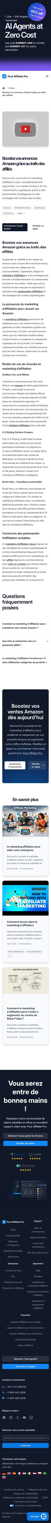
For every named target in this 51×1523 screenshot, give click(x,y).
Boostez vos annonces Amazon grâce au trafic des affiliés (24, 93)
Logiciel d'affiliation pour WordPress (25, 1333)
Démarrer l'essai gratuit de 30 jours (25, 1136)
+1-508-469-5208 (16, 1398)
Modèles (38, 1276)
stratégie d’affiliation (19, 425)
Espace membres (38, 1237)
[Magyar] (24, 1473)
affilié (10, 560)
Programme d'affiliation (13, 1288)
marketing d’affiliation (13, 275)
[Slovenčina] (4, 1477)
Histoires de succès (13, 1282)
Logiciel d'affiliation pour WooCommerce (25, 1328)
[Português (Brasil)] (44, 1473)
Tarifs (13, 1229)
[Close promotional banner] (48, 3)
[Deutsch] (4, 1473)
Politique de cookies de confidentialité (20, 1497)
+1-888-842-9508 (16, 1392)
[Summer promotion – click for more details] (25, 35)
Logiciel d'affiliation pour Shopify (25, 1322)
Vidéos (11, 88)
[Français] (19, 1473)
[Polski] (39, 1473)
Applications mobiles (13, 1251)
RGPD (45, 1497)
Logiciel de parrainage (25, 1339)
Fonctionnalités (13, 1235)
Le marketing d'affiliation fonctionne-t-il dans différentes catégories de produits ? (24, 660)
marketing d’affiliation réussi (21, 544)
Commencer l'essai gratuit (13, 227)
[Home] (3, 88)
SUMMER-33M (24, 42)
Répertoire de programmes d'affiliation (38, 1304)
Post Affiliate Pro (32, 753)
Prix (13, 1276)
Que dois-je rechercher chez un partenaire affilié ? (19, 643)
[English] (9, 1473)
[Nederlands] (34, 1473)
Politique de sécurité (37, 1489)
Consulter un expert (25, 1366)
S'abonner (25, 1445)
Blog (38, 1270)
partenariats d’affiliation (30, 291)
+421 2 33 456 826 (16, 1386)
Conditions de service (14, 1489)
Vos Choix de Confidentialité (28, 1505)
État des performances (38, 1252)
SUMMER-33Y (18, 46)
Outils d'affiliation (25, 1345)
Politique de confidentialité (25, 1493)
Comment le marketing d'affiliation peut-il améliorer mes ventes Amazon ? (24, 625)
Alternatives (13, 1256)
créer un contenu (17, 564)
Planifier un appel (38, 227)
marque (19, 385)
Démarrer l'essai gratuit (25, 1359)
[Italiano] (29, 1473)
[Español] (14, 1473)
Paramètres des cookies (25, 1501)
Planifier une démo (25, 1143)
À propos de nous (13, 1270)
